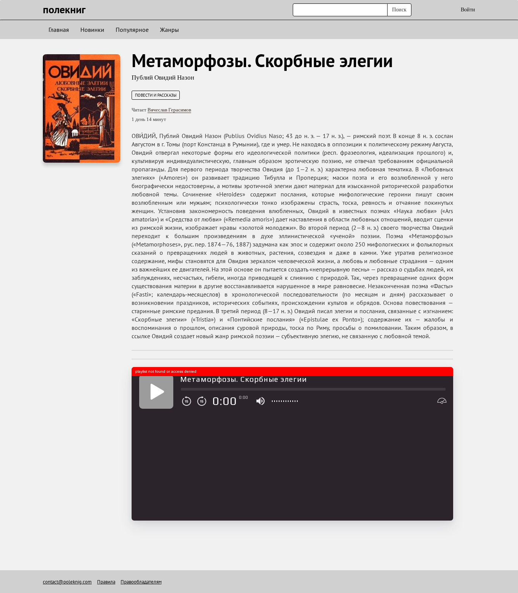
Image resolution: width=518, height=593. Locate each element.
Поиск (399, 10)
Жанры (169, 29)
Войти (468, 10)
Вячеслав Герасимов (169, 110)
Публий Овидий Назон (163, 77)
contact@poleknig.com (67, 582)
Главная (59, 29)
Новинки (92, 29)
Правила (106, 582)
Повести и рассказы (155, 95)
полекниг (64, 9)
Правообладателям (141, 582)
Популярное (132, 29)
